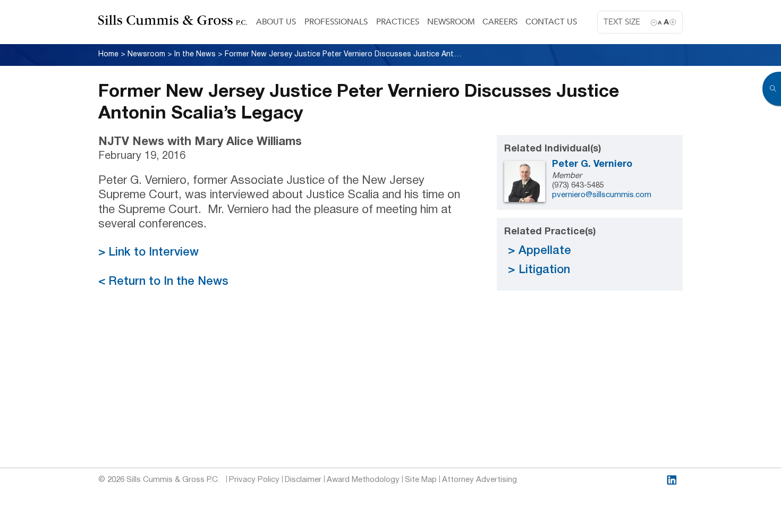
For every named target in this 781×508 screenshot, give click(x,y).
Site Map (421, 480)
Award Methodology (363, 480)
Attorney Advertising (479, 480)
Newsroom (451, 21)
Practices (397, 21)
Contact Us (551, 21)
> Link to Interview (148, 252)
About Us (276, 21)
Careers (499, 21)
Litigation (544, 270)
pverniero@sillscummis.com (601, 195)
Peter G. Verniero (592, 164)
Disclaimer (303, 480)
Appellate (545, 250)
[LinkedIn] (671, 480)
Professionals (336, 21)
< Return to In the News (163, 281)
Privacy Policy (254, 480)
